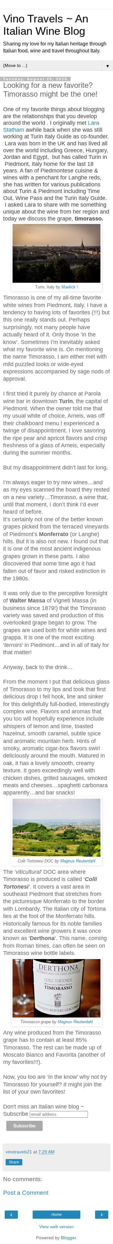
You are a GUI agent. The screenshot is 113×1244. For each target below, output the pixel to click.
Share (14, 1162)
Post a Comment (25, 1192)
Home (56, 1214)
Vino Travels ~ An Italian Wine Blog (45, 25)
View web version (56, 1226)
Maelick (68, 287)
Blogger (68, 1237)
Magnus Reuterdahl (77, 861)
